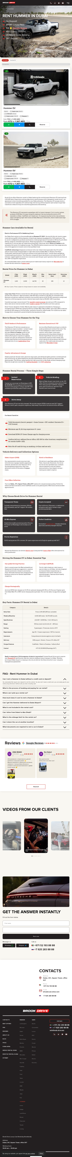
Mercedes (22, 1055)
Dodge (21, 1109)
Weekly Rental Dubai (8, 1050)
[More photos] (36, 87)
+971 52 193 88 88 (44, 945)
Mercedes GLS (58, 261)
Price (4, 1042)
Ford (21, 1074)
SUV (33, 1035)
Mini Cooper (23, 1058)
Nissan (21, 1117)
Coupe (33, 1043)
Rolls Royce (23, 1039)
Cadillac (22, 1066)
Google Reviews (35, 743)
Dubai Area (6, 1046)
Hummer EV (13, 60)
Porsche (22, 1047)
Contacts (6, 1020)
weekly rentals (35, 304)
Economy (34, 1062)
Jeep (21, 1094)
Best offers (7, 1023)
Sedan (33, 1055)
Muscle (34, 1047)
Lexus (21, 1105)
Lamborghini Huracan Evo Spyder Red (36, 850)
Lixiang (22, 1129)
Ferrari (21, 1035)
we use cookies (30, 1153)
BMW (21, 1051)
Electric (34, 1058)
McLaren (22, 1027)
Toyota (21, 1125)
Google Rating (20, 28)
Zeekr (21, 1031)
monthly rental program (37, 302)
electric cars (29, 550)
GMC (21, 1086)
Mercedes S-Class (52, 343)
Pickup (34, 1051)
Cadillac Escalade (31, 362)
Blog (4, 1039)
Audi (21, 1070)
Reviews (5, 1031)
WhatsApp (8, 945)
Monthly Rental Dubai (8, 1054)
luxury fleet (47, 550)
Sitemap (5, 1058)
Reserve (42, 125)
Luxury (33, 1031)
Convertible (35, 1027)
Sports (33, 1023)
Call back (59, 1021)
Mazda (21, 1090)
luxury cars (26, 263)
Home (4, 9)
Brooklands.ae (50, 524)
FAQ (4, 1027)
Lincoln (22, 1082)
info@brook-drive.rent (51, 992)
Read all (36, 787)
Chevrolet (22, 1121)
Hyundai (22, 1062)
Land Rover (23, 1113)
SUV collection (46, 362)
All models (5, 60)
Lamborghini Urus (24, 341)
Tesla (21, 1078)
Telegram (21, 945)
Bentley (22, 1043)
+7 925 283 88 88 (44, 949)
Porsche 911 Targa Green (7, 848)
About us (6, 1035)
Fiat (21, 1097)
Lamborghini (23, 1023)
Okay (41, 1153)
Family (33, 1039)
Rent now (36, 936)
